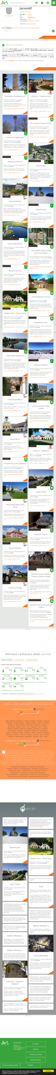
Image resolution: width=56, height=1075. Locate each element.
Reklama (35, 1049)
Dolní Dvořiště (20, 725)
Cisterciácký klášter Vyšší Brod (38, 776)
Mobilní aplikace (36, 1060)
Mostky (29, 729)
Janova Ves (11, 727)
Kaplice (29, 19)
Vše (4, 752)
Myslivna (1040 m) (13, 769)
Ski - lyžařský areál (33, 204)
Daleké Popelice (19, 723)
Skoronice (9, 735)
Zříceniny (32, 401)
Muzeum (7, 458)
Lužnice (44, 727)
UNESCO (32, 91)
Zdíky (46, 736)
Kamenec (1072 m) (40, 771)
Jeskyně (43, 759)
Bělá (13, 28)
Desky (20, 28)
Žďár (41, 736)
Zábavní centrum (33, 118)
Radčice (33, 28)
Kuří (28, 727)
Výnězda (35, 736)
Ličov (39, 727)
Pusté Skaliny (43, 731)
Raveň (21, 733)
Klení (23, 727)
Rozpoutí (27, 733)
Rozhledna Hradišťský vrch (19, 767)
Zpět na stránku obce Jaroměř (48, 69)
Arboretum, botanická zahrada (30, 755)
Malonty (30, 14)
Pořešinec (27, 731)
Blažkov (33, 721)
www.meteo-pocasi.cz (39, 694)
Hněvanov (29, 725)
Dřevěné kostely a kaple (35, 600)
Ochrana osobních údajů (10, 1065)
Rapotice (38, 28)
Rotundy (36, 759)
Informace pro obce (35, 1054)
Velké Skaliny (19, 736)
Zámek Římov (24, 775)
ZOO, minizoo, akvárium (35, 161)
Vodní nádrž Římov (15, 771)
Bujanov (46, 721)
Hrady (6, 196)
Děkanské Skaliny (31, 723)
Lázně (32, 487)
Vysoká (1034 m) (27, 771)
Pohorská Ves (12, 731)
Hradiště (37, 725)
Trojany (46, 735)
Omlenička (44, 729)
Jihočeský (30, 16)
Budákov (40, 721)
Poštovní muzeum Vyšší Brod (39, 775)
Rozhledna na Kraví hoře (40, 769)
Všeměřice (28, 736)
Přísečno (34, 731)
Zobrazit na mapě (14, 108)
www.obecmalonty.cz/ (31, 23)
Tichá (41, 735)
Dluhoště (46, 723)
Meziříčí (29, 28)
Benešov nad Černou (17, 721)
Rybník (33, 733)
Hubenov (44, 725)
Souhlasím (48, 1071)
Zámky (6, 434)
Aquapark (32, 317)
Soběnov (23, 735)
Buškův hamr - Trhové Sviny (19, 773)
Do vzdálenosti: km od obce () (20, 740)
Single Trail (22, 763)
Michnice (23, 729)
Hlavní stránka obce (50, 37)
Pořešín (20, 731)
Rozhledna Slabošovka (37, 767)
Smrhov (16, 735)
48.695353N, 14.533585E (34, 21)
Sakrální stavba (7, 394)
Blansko (27, 721)
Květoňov (34, 727)
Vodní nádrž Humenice (37, 773)
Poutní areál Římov (12, 775)
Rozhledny (6, 91)
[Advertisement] (28, 641)
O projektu (35, 1044)
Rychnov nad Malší (43, 733)
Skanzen (6, 308)
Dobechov (11, 725)
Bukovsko (16, 28)
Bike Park (14, 763)
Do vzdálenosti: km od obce (22, 709)
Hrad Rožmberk (25, 769)
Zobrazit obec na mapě (10, 60)
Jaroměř (26, 8)
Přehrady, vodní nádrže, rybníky (11, 239)
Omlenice (36, 729)
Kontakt (30, 1065)
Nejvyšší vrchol (6, 157)
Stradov (29, 735)
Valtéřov (11, 736)
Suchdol (35, 735)
